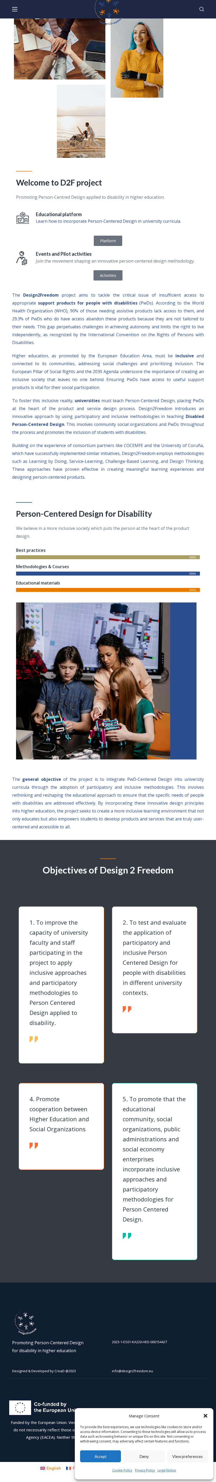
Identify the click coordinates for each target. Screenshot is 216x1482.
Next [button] (195, 979)
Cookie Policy (122, 1470)
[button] (205, 1415)
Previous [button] (21, 979)
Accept (101, 1456)
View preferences (187, 1456)
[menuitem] (50, 1468)
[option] (61, 984)
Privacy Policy (145, 1470)
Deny (144, 1456)
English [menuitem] (54, 1468)
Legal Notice (167, 1470)
